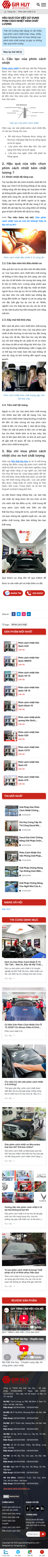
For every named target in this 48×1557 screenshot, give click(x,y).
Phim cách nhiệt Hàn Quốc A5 (28, 763)
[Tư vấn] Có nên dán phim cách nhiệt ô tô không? (24, 1083)
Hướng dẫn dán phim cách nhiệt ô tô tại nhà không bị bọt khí (23, 1208)
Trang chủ (11, 12)
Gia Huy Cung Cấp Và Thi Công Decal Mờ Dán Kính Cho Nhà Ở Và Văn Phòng (30, 824)
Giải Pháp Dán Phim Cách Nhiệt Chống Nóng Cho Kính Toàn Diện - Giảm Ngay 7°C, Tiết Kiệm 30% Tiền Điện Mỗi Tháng (30, 809)
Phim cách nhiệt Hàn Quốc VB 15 (28, 689)
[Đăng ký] (43, 1534)
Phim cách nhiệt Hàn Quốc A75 (28, 778)
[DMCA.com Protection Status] (11, 1496)
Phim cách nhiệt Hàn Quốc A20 (28, 644)
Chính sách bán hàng (11, 1513)
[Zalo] (42, 1508)
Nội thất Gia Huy (19, 461)
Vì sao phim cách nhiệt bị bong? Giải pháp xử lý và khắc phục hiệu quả (23, 1271)
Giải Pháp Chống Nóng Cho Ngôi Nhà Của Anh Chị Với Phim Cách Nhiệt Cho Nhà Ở (31, 885)
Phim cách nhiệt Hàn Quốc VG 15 (28, 674)
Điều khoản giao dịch (11, 1531)
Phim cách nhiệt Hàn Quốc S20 (28, 734)
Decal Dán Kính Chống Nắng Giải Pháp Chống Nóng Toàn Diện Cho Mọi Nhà (31, 839)
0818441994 (32, 1407)
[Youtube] (37, 1508)
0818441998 (19, 1407)
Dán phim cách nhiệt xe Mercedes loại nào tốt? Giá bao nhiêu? (22, 1145)
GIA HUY (6, 909)
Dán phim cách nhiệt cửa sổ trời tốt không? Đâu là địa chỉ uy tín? (24, 221)
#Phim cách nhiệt (19, 624)
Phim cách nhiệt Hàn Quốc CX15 (28, 749)
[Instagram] (32, 1508)
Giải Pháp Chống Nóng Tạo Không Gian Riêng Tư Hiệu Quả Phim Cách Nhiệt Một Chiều (31, 869)
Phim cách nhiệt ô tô (26, 12)
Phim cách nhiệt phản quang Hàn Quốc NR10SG (29, 719)
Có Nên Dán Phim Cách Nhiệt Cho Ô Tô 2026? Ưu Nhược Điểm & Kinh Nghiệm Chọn (23, 1027)
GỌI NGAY (38, 593)
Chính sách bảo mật (10, 1517)
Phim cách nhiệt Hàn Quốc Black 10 (28, 704)
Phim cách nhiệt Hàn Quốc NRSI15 (28, 659)
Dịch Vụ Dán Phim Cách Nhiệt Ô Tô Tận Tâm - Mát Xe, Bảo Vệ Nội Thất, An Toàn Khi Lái (23, 964)
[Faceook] (27, 1508)
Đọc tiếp (8, 978)
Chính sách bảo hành (11, 1527)
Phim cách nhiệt (10, 68)
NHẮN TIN (16, 593)
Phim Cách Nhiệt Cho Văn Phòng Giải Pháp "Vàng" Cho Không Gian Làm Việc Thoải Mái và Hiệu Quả (30, 854)
